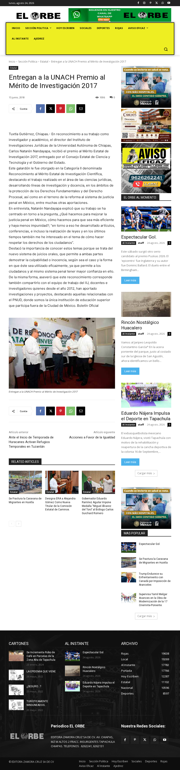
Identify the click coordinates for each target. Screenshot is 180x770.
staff (141, 242)
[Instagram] (144, 3)
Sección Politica (27, 61)
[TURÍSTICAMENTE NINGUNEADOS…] (16, 705)
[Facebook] (138, 3)
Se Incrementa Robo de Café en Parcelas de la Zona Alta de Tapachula (41, 656)
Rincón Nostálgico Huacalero (140, 325)
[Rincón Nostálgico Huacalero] (146, 304)
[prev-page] (11, 524)
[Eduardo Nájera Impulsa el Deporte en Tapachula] (146, 395)
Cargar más (144, 473)
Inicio (12, 61)
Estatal (44, 61)
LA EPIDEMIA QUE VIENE (41, 671)
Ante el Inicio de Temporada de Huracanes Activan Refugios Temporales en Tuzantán (31, 442)
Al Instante (128, 242)
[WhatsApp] (162, 3)
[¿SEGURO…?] (16, 690)
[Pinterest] (150, 3)
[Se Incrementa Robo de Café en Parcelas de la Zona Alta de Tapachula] (16, 656)
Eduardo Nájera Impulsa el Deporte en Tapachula (145, 416)
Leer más (130, 280)
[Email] (80, 108)
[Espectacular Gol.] (146, 219)
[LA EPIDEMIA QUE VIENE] (16, 675)
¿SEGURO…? (34, 686)
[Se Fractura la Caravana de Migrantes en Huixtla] (25, 482)
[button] (165, 49)
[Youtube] (168, 3)
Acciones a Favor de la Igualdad (92, 437)
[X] (156, 3)
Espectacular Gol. (139, 237)
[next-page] (18, 524)
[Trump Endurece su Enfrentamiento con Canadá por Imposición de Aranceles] (128, 577)
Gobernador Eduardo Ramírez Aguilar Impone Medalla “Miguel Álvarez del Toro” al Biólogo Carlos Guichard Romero (97, 506)
